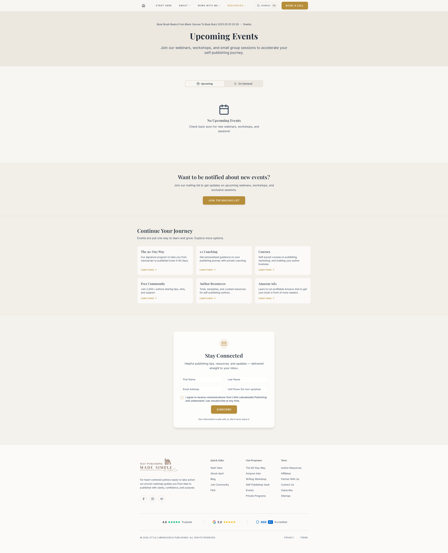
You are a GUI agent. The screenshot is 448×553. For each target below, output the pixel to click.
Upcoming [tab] (207, 83)
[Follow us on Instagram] (152, 498)
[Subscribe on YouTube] (161, 498)
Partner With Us (290, 478)
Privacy (289, 537)
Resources (235, 5)
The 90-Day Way (255, 467)
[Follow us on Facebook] (143, 498)
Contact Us (287, 484)
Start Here (164, 5)
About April (217, 473)
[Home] (143, 5)
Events (250, 490)
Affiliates (286, 473)
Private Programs (256, 495)
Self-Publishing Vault (258, 484)
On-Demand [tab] (245, 83)
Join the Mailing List (224, 200)
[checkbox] (182, 397)
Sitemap (285, 495)
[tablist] (224, 83)
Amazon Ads (253, 473)
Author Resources (291, 467)
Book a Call (295, 5)
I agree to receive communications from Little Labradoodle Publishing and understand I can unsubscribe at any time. (226, 399)
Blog (213, 478)
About (183, 5)
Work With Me (208, 5)
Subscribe (224, 409)
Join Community (220, 484)
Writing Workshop (256, 478)
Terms (304, 537)
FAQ (213, 490)
